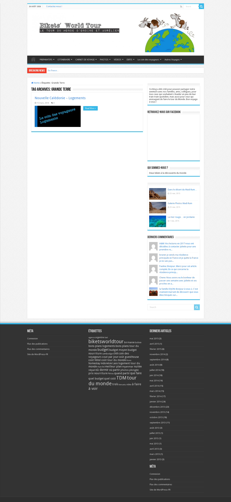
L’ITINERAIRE (64, 59)
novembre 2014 (157, 354)
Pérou (111, 373)
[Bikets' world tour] (115, 32)
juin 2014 (154, 375)
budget (103, 350)
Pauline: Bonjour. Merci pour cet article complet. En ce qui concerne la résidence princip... (178, 269)
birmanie (129, 342)
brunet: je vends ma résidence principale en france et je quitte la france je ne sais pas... (178, 258)
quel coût (110, 378)
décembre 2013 (157, 407)
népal (91, 370)
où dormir (102, 370)
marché (101, 367)
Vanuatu (122, 385)
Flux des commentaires (38, 349)
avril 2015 (154, 344)
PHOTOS (104, 59)
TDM (121, 378)
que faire (136, 373)
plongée (134, 370)
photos (124, 370)
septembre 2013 (158, 422)
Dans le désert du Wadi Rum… (182, 189)
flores (128, 360)
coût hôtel (94, 360)
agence (91, 337)
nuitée (138, 366)
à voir (93, 388)
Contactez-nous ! (54, 6)
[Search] (201, 6)
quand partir (122, 373)
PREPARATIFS (46, 59)
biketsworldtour (105, 341)
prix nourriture (97, 373)
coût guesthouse (129, 356)
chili (115, 353)
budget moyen (118, 350)
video (128, 384)
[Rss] (181, 7)
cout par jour (110, 356)
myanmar (127, 366)
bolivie (138, 342)
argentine (99, 337)
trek (115, 384)
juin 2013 (154, 438)
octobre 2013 (156, 417)
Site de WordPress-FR (37, 354)
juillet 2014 (155, 370)
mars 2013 (155, 454)
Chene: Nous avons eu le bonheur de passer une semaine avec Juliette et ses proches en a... (178, 280)
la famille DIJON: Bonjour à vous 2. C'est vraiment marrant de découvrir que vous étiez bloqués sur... (178, 292)
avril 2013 (154, 449)
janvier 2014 (155, 401)
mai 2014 (154, 380)
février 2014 (155, 396)
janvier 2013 (155, 459)
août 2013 (154, 428)
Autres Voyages (172, 59)
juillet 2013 (155, 433)
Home (36, 83)
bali (106, 337)
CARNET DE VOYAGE (85, 59)
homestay (94, 363)
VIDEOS (117, 59)
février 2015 (155, 349)
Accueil (33, 59)
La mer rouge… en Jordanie (181, 217)
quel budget (96, 378)
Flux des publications (37, 344)
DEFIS (129, 59)
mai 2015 (154, 338)
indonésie (106, 363)
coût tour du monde (113, 360)
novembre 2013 (157, 412)
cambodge (107, 353)
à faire (136, 384)
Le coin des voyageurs (148, 59)
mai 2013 (154, 443)
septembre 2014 (158, 359)
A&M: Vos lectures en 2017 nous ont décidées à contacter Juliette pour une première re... (177, 246)
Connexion (32, 338)
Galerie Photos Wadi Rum (180, 203)
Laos (115, 363)
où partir (114, 370)
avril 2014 (154, 386)
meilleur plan (113, 366)
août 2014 (154, 365)
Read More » (90, 108)
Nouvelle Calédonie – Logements (60, 98)
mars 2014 (155, 391)
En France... (53, 70)
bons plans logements (101, 346)
